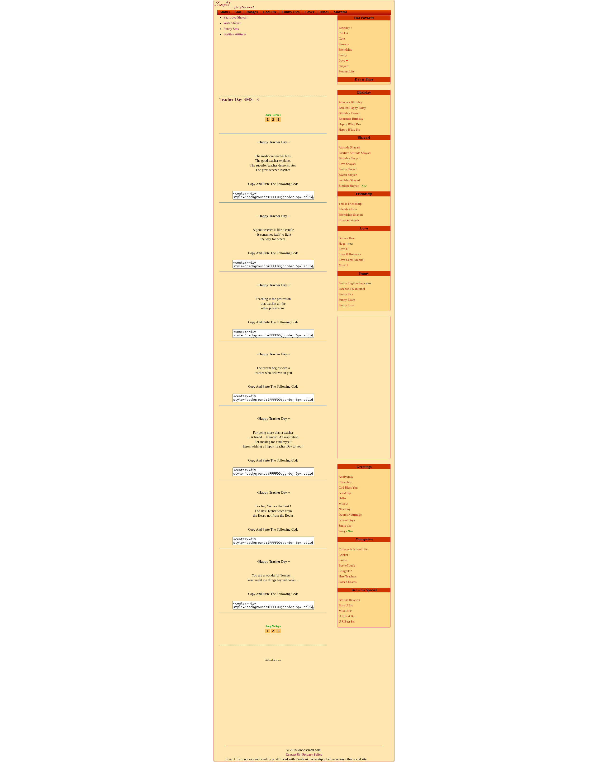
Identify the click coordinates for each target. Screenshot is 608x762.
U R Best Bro (347, 616)
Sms (238, 12)
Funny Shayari (348, 169)
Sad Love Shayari (235, 17)
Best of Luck (347, 565)
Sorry (346, 531)
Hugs (346, 243)
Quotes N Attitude (350, 514)
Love (343, 60)
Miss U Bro (346, 605)
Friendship (345, 49)
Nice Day (345, 509)
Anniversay (346, 476)
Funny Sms (231, 29)
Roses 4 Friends (349, 220)
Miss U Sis (345, 611)
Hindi (323, 12)
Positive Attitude (234, 34)
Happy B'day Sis (349, 129)
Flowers (344, 44)
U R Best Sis (347, 621)
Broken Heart (347, 238)
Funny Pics (290, 12)
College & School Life (353, 549)
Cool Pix (269, 12)
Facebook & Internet (352, 289)
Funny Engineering (355, 283)
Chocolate (345, 482)
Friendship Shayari (351, 214)
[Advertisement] (273, 65)
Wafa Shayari (232, 23)
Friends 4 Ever (348, 209)
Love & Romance (350, 254)
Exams (343, 560)
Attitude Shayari (349, 147)
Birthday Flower (349, 113)
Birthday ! (345, 27)
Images (252, 12)
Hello (342, 498)
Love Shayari (347, 164)
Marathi (340, 12)
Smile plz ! (345, 525)
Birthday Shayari (350, 158)
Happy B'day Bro (350, 124)
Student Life (347, 71)
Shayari (343, 66)
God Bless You (348, 487)
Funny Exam (347, 299)
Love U (343, 249)
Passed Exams (347, 582)
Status (225, 12)
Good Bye (345, 493)
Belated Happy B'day (352, 108)
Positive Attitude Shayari (355, 153)
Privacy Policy (312, 754)
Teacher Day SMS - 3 (239, 99)
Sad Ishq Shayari (349, 180)
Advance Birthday (350, 102)
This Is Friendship (350, 203)
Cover (309, 12)
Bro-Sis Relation (349, 600)
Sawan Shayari (348, 174)
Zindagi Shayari (353, 185)
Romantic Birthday (351, 118)
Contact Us (293, 754)
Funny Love (346, 305)
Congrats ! (345, 571)
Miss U (343, 265)
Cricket (343, 33)
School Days (347, 520)
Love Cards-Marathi (352, 260)
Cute (342, 38)
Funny (343, 55)
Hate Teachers (347, 576)
